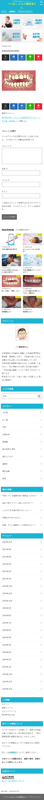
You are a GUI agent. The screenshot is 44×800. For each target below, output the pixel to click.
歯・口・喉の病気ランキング (13, 781)
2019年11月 (7, 682)
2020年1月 (6, 667)
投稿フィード (7, 708)
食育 (4, 478)
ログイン (5, 704)
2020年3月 (6, 652)
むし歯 (5, 420)
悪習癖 (5, 442)
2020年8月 (6, 615)
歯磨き (5, 464)
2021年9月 (6, 549)
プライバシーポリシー (25, 11)
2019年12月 (7, 674)
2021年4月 (6, 564)
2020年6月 (6, 630)
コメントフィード (9, 711)
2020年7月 (6, 623)
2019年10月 (7, 689)
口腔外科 (6, 434)
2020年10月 (7, 601)
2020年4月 (6, 645)
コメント (7, 146)
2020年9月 (6, 608)
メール (6, 180)
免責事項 (12, 11)
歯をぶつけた (7, 456)
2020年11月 (7, 593)
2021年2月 (6, 571)
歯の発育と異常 (8, 449)
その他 (5, 412)
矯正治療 (6, 471)
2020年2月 (6, 659)
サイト (4, 191)
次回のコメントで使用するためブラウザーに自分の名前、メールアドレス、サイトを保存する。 (21, 206)
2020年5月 (6, 637)
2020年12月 (7, 586)
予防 (4, 427)
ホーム (4, 11)
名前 (5, 169)
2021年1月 (6, 579)
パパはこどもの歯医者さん (22, 5)
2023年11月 (7, 542)
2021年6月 (6, 557)
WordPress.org (8, 715)
